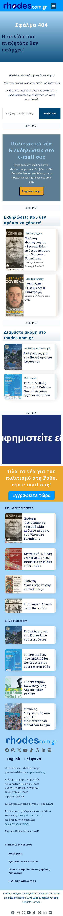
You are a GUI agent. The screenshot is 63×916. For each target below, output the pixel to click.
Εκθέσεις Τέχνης (34, 233)
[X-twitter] (19, 750)
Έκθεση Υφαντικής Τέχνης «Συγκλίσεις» (38, 585)
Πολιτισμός (45, 348)
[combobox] (20, 113)
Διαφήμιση (15, 853)
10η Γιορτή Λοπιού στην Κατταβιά (38, 606)
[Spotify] (49, 750)
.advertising (50, 897)
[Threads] (37, 750)
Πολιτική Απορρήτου (22, 880)
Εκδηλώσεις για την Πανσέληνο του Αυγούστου (38, 357)
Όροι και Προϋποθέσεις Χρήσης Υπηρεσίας (29, 871)
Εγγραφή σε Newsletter (23, 861)
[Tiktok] (31, 750)
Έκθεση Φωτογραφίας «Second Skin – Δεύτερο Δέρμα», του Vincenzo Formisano (37, 248)
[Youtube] (25, 750)
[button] (53, 6)
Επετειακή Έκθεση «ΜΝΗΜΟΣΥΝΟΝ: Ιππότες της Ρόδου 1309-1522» (38, 560)
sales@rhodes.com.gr (17, 823)
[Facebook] (7, 750)
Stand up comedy (35, 278)
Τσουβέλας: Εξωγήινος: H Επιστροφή (35, 288)
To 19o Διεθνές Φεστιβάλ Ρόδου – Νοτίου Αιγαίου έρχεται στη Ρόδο (37, 389)
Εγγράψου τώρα (31, 191)
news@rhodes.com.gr (30, 815)
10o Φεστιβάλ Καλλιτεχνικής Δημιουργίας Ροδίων (35, 688)
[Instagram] (13, 750)
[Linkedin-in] (43, 750)
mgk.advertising (36, 772)
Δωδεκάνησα (31, 348)
